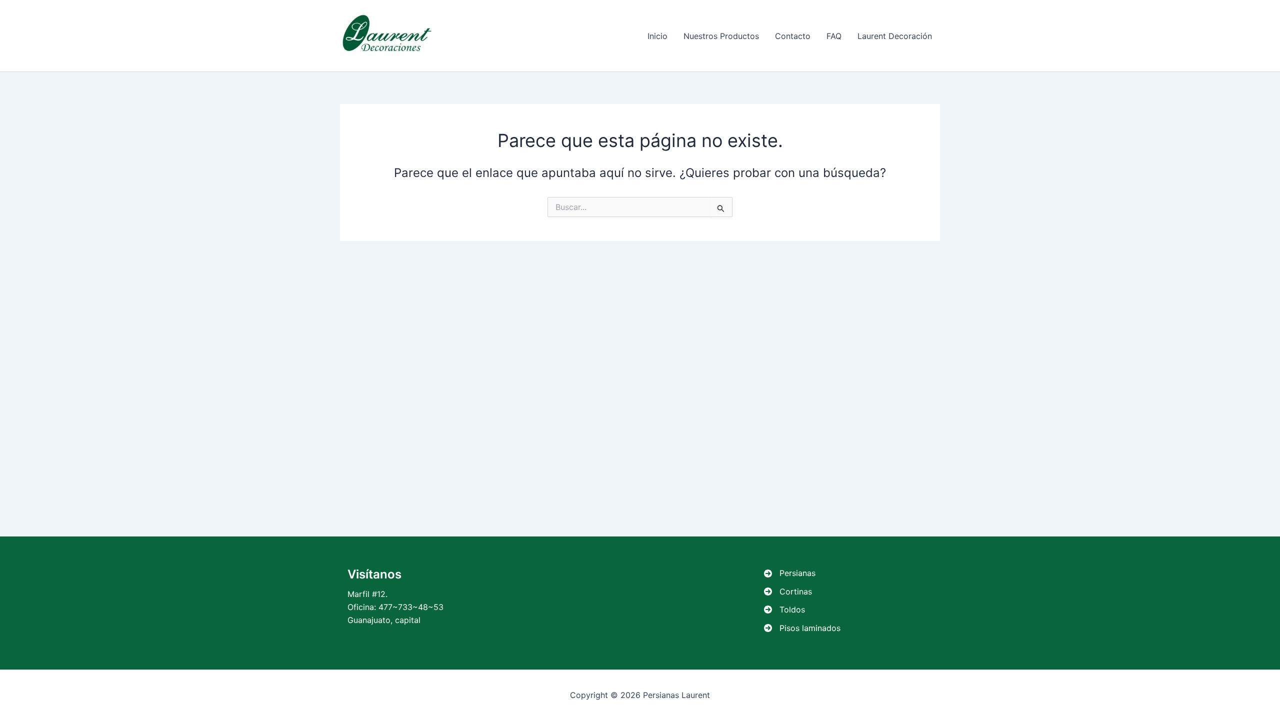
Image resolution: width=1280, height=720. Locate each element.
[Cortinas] (788, 591)
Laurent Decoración (895, 36)
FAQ (834, 36)
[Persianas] (790, 573)
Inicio (658, 36)
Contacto (792, 36)
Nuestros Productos (721, 36)
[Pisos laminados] (802, 628)
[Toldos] (784, 609)
